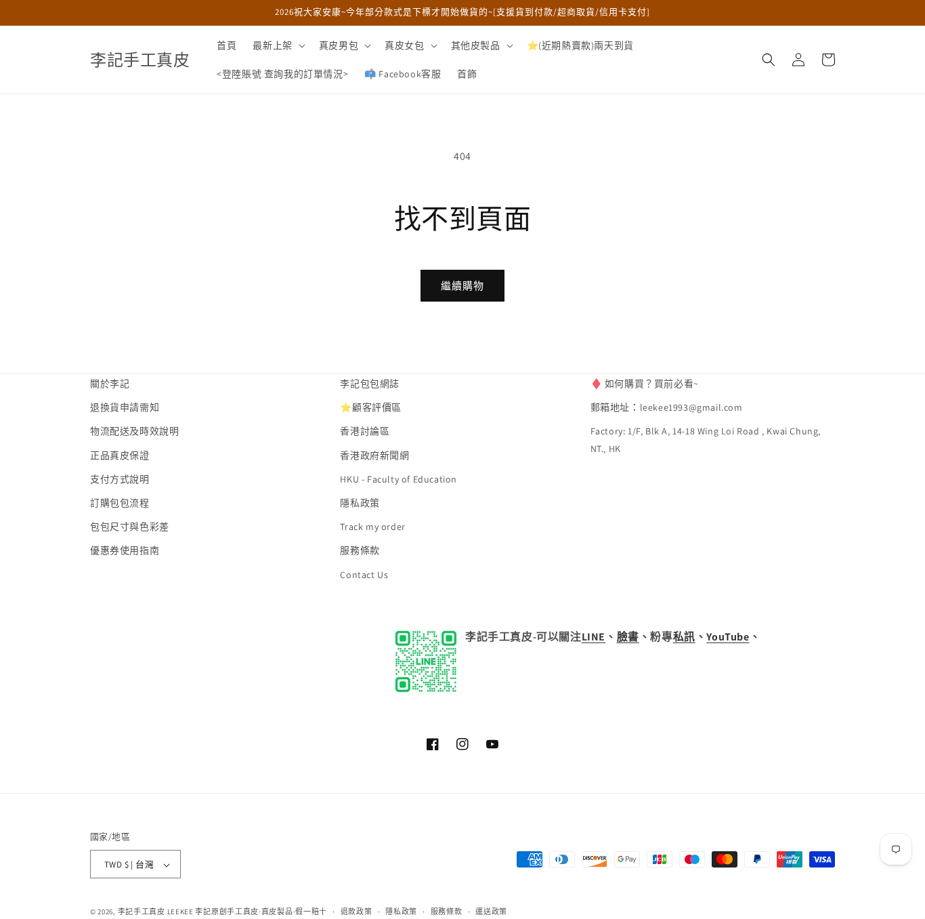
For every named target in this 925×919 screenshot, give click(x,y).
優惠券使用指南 (124, 551)
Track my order (372, 527)
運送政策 (491, 911)
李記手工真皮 (141, 912)
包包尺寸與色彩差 (129, 527)
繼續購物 (462, 285)
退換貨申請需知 (124, 408)
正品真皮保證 (120, 455)
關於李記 (109, 383)
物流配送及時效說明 (134, 432)
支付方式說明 (120, 479)
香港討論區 (364, 432)
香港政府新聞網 (374, 455)
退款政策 (356, 911)
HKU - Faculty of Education (398, 479)
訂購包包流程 (120, 503)
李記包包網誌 (370, 383)
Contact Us (364, 575)
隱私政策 (359, 503)
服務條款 (359, 551)
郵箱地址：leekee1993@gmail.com (666, 408)
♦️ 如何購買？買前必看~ (644, 383)
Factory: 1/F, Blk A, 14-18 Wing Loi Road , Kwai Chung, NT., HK (705, 440)
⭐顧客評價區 (371, 408)
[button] (277, 45)
